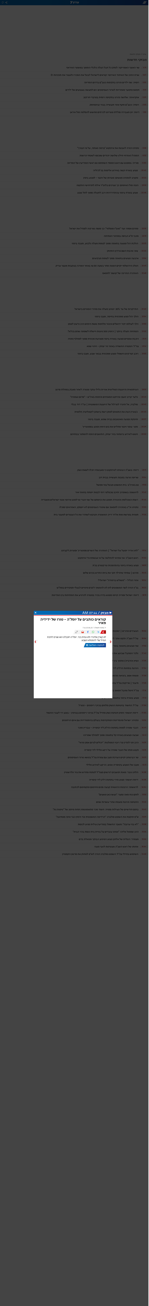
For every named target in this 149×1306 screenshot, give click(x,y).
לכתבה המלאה (96, 645)
